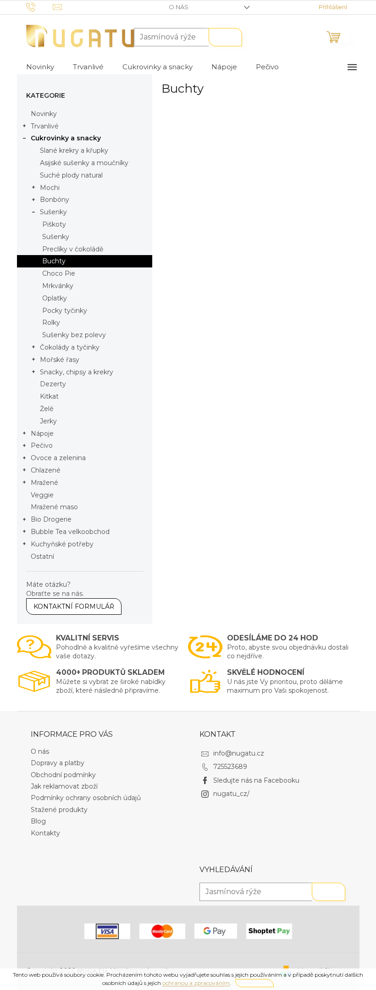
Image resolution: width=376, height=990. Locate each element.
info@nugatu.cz (238, 753)
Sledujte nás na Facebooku (256, 780)
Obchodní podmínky (63, 775)
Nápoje (42, 433)
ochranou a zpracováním (196, 982)
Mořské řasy (59, 360)
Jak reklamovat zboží (64, 786)
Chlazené (46, 470)
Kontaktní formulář (73, 606)
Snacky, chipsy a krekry (76, 372)
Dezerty (53, 384)
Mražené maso (54, 507)
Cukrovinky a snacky (66, 138)
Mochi (50, 188)
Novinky (44, 114)
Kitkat (49, 396)
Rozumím (254, 982)
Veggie (42, 495)
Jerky (48, 421)
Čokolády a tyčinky (70, 347)
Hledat (225, 37)
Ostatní (42, 556)
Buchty (54, 261)
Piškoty (54, 224)
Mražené (44, 482)
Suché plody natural (71, 175)
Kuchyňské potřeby (62, 544)
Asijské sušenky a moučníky (84, 163)
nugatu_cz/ (231, 794)
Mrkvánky (57, 286)
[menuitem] (40, 67)
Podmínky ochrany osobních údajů (86, 798)
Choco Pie (58, 273)
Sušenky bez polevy (74, 335)
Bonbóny (54, 199)
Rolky (51, 322)
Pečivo (42, 445)
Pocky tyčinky (64, 310)
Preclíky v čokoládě (72, 249)
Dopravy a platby (57, 763)
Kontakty (45, 833)
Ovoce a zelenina (58, 458)
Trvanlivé (45, 126)
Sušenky (53, 212)
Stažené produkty (59, 810)
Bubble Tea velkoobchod (70, 532)
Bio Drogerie (51, 519)
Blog (38, 821)
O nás (178, 7)
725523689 (230, 766)
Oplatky (54, 298)
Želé (47, 409)
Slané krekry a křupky (74, 150)
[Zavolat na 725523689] (39, 6)
